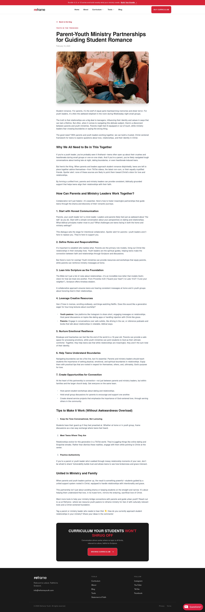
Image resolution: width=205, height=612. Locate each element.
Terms (169, 606)
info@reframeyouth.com (44, 590)
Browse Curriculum (100, 552)
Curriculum (97, 9)
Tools (110, 9)
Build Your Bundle (128, 2)
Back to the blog (65, 22)
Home (77, 9)
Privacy (161, 606)
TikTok (137, 589)
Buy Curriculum (161, 10)
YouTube (138, 585)
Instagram (138, 581)
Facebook (138, 593)
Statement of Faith (98, 597)
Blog (120, 9)
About (85, 9)
